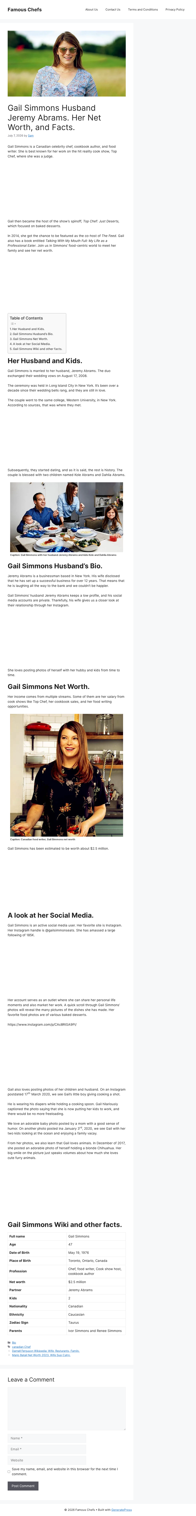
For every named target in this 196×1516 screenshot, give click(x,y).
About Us (91, 9)
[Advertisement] (67, 190)
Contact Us (112, 9)
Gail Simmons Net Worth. (30, 339)
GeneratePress (121, 1510)
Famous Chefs (25, 9)
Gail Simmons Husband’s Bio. (33, 334)
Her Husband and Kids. (28, 329)
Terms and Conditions (143, 9)
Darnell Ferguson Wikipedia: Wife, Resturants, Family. (46, 1350)
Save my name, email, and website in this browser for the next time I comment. (65, 1471)
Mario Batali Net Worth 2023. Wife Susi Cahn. (41, 1355)
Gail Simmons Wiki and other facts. (37, 349)
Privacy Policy (175, 9)
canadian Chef (21, 1346)
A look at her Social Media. (32, 344)
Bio (14, 1342)
